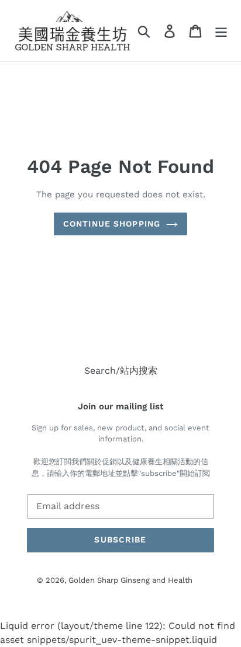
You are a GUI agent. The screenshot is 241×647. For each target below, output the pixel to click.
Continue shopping (111, 223)
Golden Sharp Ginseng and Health (130, 580)
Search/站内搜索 (120, 370)
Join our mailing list (120, 406)
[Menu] (221, 31)
